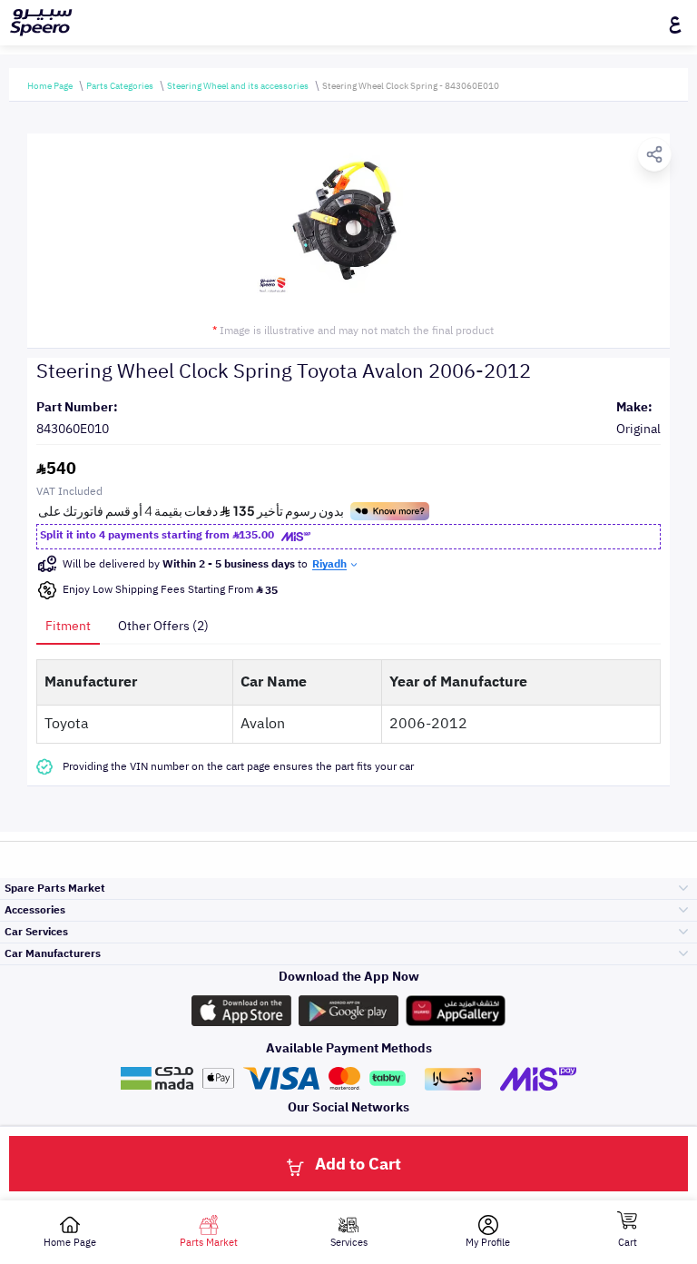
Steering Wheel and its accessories (238, 86)
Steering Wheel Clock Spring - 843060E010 (410, 86)
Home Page (50, 86)
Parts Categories (119, 86)
